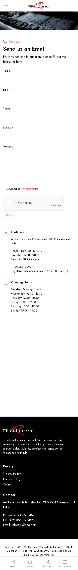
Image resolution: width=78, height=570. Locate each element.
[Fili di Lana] (39, 5)
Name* (7, 71)
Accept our (23, 189)
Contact (8, 484)
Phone (6, 109)
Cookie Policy (12, 479)
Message (8, 146)
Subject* (8, 128)
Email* (7, 90)
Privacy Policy (30, 189)
